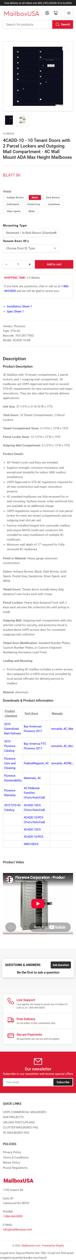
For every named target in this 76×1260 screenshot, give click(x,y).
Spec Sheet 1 (15, 311)
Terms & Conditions (16, 1157)
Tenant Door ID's (16, 241)
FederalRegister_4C (36, 763)
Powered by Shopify (53, 1245)
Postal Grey (33, 204)
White (31, 211)
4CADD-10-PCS (33, 836)
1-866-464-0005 (12, 1216)
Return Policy (11, 1162)
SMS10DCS (31, 844)
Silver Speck (13, 211)
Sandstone (54, 204)
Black (35, 197)
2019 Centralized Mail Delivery (12, 728)
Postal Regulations (15, 1168)
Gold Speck (13, 204)
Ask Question (61, 965)
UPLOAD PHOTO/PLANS (19, 1122)
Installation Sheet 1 (19, 306)
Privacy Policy (12, 1152)
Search (65, 24)
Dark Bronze (53, 197)
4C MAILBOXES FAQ (16, 1132)
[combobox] (38, 24)
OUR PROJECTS (13, 1117)
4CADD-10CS (32, 829)
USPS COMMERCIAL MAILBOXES (24, 1112)
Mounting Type (15, 225)
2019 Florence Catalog (9, 746)
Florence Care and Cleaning (10, 763)
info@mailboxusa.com (17, 1229)
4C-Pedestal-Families (34, 792)
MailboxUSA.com (30, 1245)
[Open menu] (69, 13)
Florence (8, 133)
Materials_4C (32, 778)
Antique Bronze (15, 197)
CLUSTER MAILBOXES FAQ (20, 1127)
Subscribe (63, 1082)
